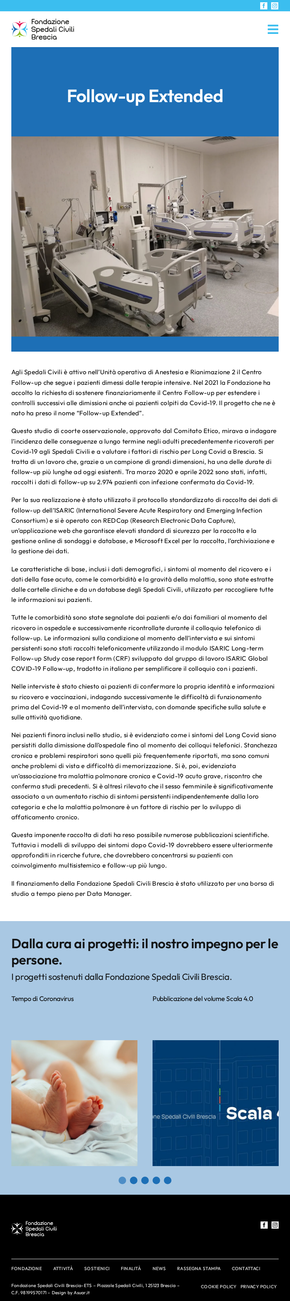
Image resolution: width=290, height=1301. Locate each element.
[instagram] (274, 5)
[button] (122, 1180)
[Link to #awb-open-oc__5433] (273, 29)
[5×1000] (43, 22)
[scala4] (216, 1043)
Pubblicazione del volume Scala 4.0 (203, 998)
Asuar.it (81, 1292)
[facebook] (263, 5)
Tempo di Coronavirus (42, 998)
